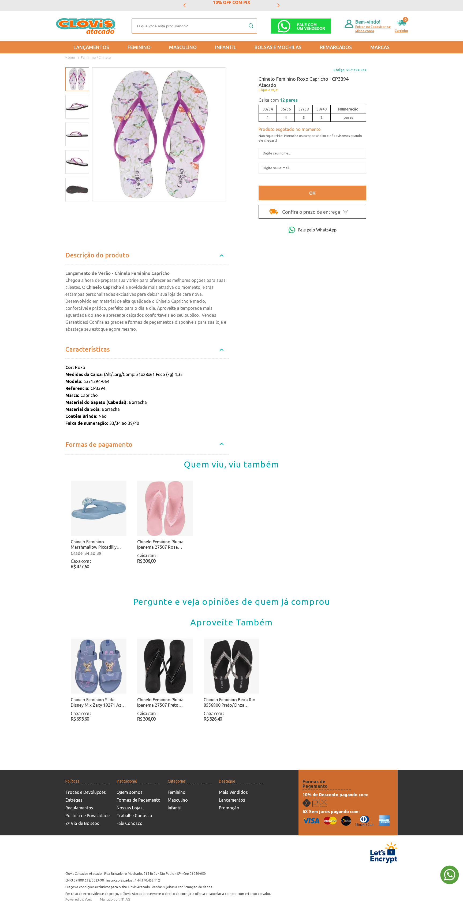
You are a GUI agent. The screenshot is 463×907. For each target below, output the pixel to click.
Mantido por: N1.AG (115, 899)
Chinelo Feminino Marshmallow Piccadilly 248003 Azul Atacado (94, 544)
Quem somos (130, 792)
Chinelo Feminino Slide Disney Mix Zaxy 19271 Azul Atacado (98, 702)
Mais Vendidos (233, 792)
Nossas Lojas (130, 807)
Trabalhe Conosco (134, 815)
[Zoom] (77, 79)
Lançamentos (91, 47)
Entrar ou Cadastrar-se (373, 26)
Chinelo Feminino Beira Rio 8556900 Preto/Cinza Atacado (229, 702)
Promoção (229, 807)
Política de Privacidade (87, 815)
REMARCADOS (336, 47)
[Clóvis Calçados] (86, 26)
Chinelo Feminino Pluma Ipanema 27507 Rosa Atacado (160, 544)
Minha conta (364, 31)
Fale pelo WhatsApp (317, 229)
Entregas (74, 800)
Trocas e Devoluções (85, 792)
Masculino (183, 47)
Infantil (225, 47)
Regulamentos (79, 807)
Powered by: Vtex (78, 899)
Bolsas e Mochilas (278, 47)
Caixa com (278, 100)
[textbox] (194, 26)
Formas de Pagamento (138, 800)
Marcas (380, 47)
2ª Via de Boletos (82, 823)
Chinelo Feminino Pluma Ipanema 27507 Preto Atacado (160, 702)
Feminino (139, 47)
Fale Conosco (130, 823)
